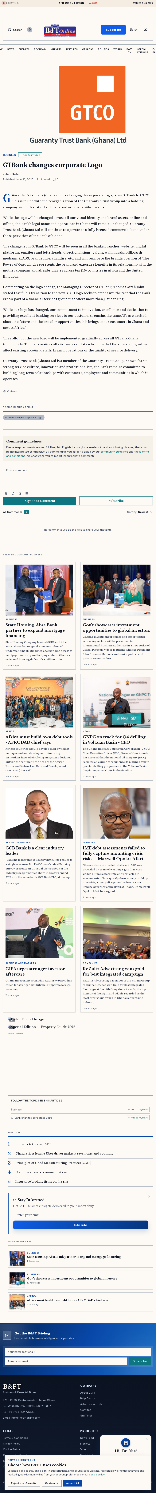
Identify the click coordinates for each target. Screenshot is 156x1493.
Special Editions (142, 51)
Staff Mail (86, 1415)
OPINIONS (87, 49)
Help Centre (87, 1398)
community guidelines (114, 451)
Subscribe (113, 30)
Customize (51, 1483)
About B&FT (87, 1392)
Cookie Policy (11, 1449)
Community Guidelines (17, 1455)
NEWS (10, 49)
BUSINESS (24, 49)
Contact (85, 1410)
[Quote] (20, 493)
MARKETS (56, 49)
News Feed (87, 1438)
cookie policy (96, 1474)
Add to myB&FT (31, 154)
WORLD (117, 49)
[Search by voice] (29, 29)
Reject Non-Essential (24, 1483)
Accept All (72, 1483)
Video (84, 1449)
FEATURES (72, 49)
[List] (27, 493)
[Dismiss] (149, 1196)
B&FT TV (130, 51)
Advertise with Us (91, 1404)
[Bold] (6, 493)
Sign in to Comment (40, 501)
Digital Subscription (92, 1455)
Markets (85, 1443)
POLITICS (103, 49)
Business (9, 155)
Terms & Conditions (15, 1438)
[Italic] (13, 493)
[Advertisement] (80, 1062)
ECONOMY (40, 49)
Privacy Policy (11, 1443)
